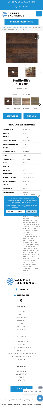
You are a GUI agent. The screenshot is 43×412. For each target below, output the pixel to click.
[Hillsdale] (8, 101)
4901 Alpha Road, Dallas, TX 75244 (23, 2)
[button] (21, 22)
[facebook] (21, 300)
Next (40, 71)
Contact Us (12, 116)
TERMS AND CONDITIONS (29, 404)
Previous (3, 71)
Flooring (9, 27)
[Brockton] (26, 101)
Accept (11, 211)
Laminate (15, 27)
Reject (20, 211)
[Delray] (34, 101)
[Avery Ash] (17, 101)
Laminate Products (25, 27)
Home (4, 27)
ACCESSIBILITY (17, 404)
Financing (31, 116)
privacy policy (21, 205)
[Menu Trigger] (39, 13)
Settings (31, 211)
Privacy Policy (7, 404)
